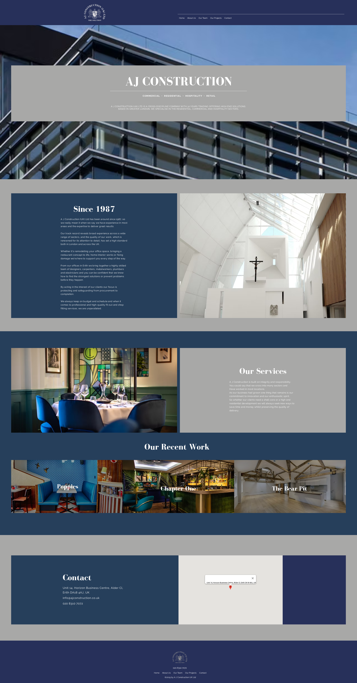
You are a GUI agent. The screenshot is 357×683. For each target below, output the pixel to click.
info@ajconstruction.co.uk (81, 598)
